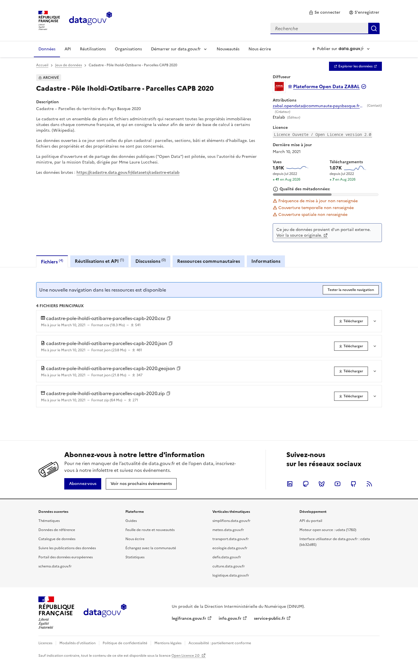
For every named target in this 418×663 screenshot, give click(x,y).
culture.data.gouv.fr (228, 566)
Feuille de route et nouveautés (150, 529)
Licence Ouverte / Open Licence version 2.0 (322, 134)
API (68, 49)
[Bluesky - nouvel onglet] (321, 483)
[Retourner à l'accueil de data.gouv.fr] (90, 19)
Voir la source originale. (299, 235)
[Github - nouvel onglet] (353, 483)
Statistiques (134, 557)
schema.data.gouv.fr (55, 566)
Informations (265, 261)
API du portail (310, 520)
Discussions (150, 261)
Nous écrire (260, 49)
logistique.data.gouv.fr (230, 575)
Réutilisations (93, 49)
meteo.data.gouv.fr (228, 529)
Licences (45, 643)
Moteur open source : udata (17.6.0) (327, 529)
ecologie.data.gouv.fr (229, 548)
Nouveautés (228, 49)
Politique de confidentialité (125, 643)
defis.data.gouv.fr (226, 557)
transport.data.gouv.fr (230, 539)
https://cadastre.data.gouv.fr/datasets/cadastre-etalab (127, 172)
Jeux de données (68, 65)
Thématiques (49, 520)
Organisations (128, 49)
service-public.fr (269, 618)
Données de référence (56, 529)
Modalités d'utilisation (77, 643)
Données (46, 49)
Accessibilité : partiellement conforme (220, 643)
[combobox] (325, 28)
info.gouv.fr (230, 618)
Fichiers (52, 261)
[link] (324, 12)
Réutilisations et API (99, 261)
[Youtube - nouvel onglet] (337, 483)
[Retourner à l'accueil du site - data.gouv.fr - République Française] (105, 612)
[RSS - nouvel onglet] (369, 483)
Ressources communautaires (208, 261)
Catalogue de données (56, 539)
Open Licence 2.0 (185, 655)
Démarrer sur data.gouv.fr (176, 49)
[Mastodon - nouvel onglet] (305, 483)
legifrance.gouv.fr (189, 618)
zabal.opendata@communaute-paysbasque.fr (316, 106)
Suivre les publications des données (67, 548)
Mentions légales (167, 643)
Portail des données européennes (65, 557)
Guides (131, 520)
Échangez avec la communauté (150, 548)
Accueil (42, 65)
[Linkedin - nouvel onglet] (289, 483)
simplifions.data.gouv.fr (231, 520)
